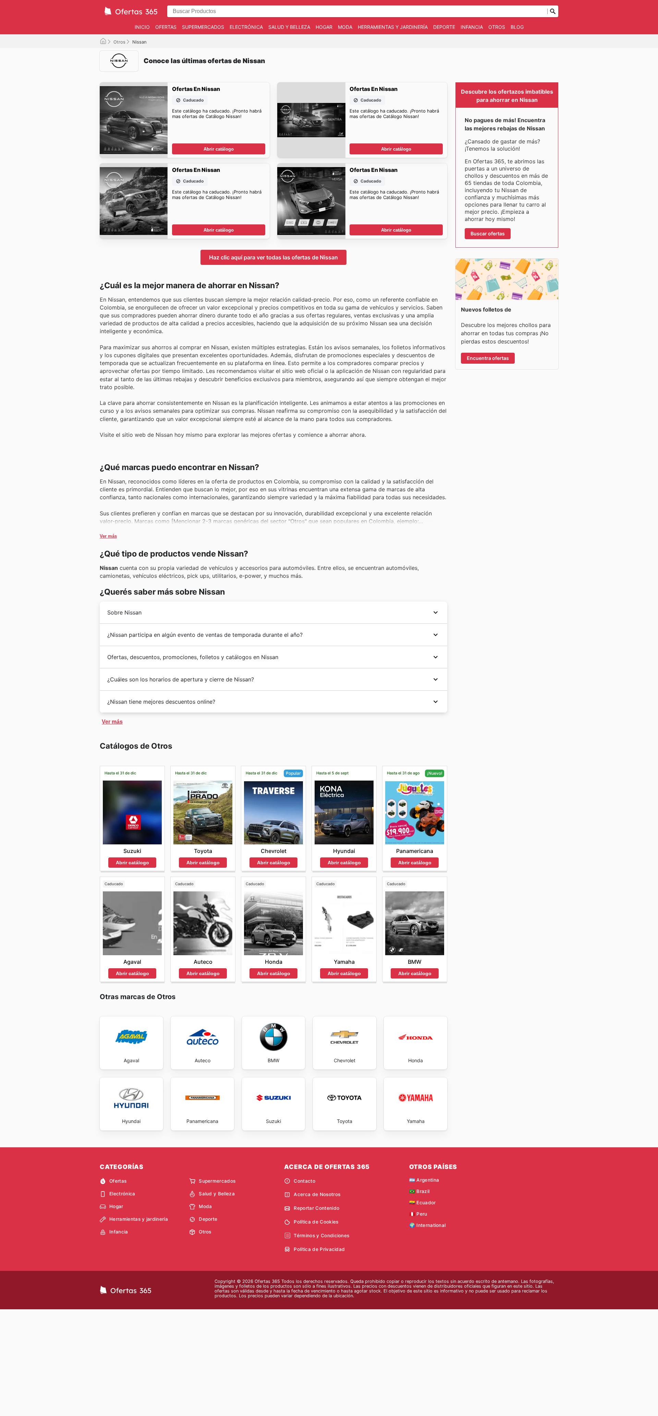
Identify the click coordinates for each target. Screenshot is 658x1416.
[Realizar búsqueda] (552, 11)
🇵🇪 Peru (418, 1214)
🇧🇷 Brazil (419, 1191)
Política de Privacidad (319, 1249)
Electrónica (246, 27)
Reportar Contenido (316, 1208)
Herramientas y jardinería (393, 27)
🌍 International (427, 1225)
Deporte (444, 27)
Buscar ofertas (488, 233)
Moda (345, 27)
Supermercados (203, 27)
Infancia (472, 27)
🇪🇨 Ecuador (422, 1202)
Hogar (324, 27)
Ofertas (165, 27)
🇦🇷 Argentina (424, 1180)
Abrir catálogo (219, 149)
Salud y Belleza (289, 27)
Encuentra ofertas (488, 358)
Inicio (142, 27)
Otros (496, 27)
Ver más (108, 536)
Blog (517, 27)
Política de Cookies (316, 1222)
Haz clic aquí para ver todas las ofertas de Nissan (273, 257)
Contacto (304, 1181)
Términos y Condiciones (321, 1235)
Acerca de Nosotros (317, 1194)
